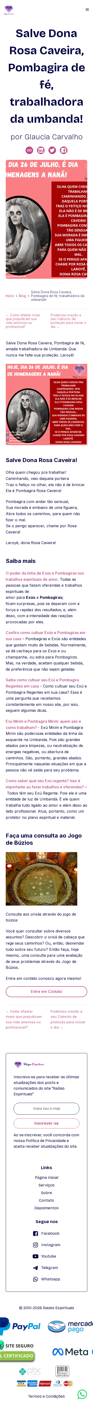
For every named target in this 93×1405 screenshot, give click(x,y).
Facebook (50, 1233)
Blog (22, 296)
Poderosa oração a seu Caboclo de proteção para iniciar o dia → (68, 320)
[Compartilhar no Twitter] (52, 150)
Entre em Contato (46, 991)
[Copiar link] (29, 150)
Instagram (50, 1245)
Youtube (48, 1256)
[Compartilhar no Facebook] (63, 150)
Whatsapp (50, 1279)
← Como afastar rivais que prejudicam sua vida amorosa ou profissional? (23, 320)
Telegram (49, 1267)
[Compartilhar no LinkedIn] (41, 150)
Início (10, 296)
